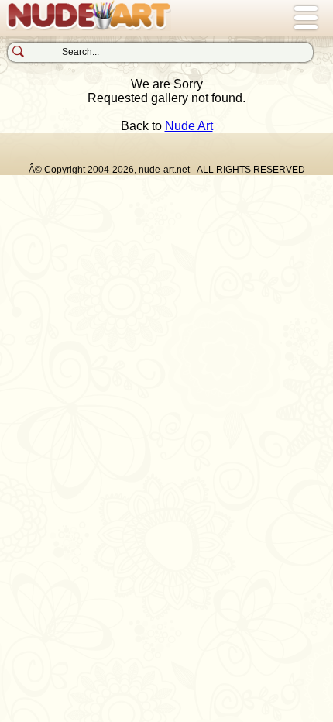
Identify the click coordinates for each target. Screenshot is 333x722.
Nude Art (189, 125)
